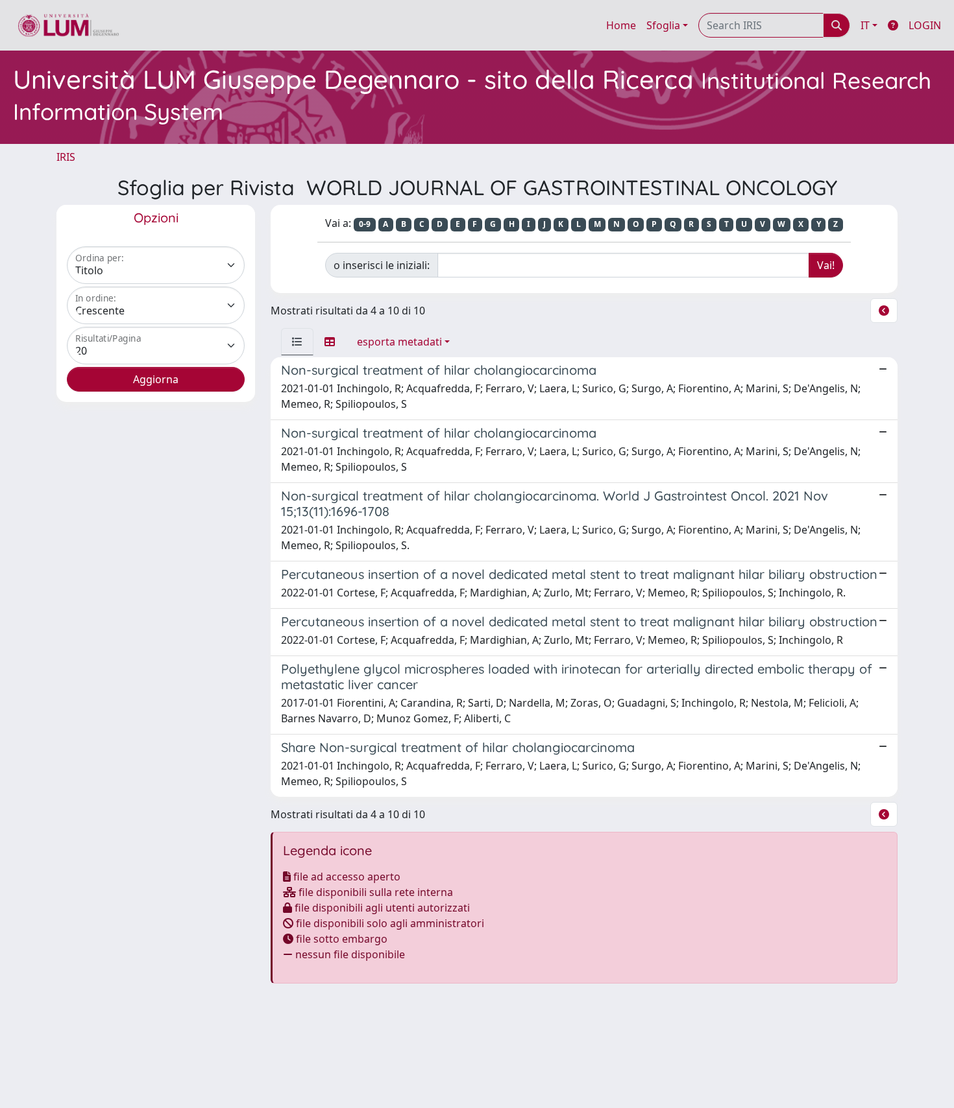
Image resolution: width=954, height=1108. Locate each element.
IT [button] (865, 25)
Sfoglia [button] (663, 25)
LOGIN (925, 25)
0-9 (365, 224)
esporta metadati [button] (399, 342)
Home (621, 25)
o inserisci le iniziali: (382, 265)
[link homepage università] (68, 25)
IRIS (65, 157)
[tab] (297, 341)
